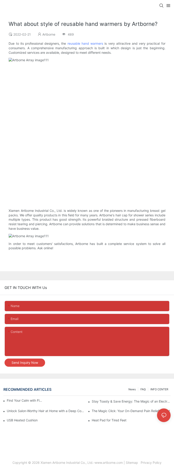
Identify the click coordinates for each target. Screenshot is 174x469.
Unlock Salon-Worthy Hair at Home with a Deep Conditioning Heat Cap (46, 411)
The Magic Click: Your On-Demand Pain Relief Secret (131, 411)
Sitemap (133, 462)
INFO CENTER (159, 389)
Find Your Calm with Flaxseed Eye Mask (25, 400)
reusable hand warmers (85, 43)
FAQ (143, 389)
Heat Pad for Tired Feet (109, 420)
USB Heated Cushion (22, 420)
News (132, 389)
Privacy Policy (151, 462)
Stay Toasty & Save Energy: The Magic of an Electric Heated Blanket (131, 401)
